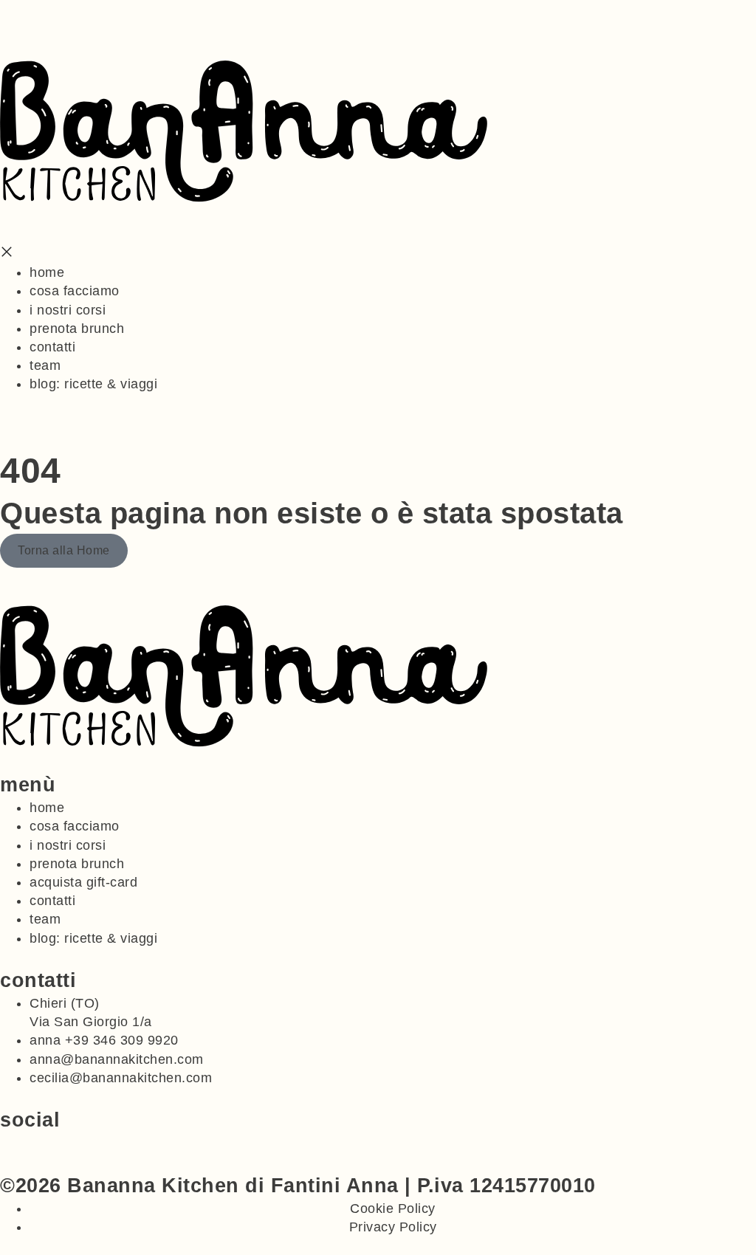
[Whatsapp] (6, 1140)
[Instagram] (24, 1140)
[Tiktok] (41, 1140)
